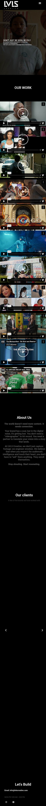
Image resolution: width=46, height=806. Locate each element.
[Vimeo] (13, 802)
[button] (40, 3)
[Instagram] (6, 802)
